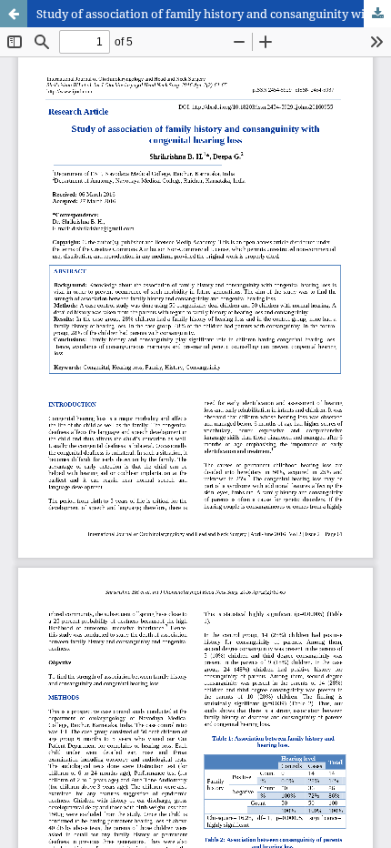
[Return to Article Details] (13, 13)
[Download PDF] (377, 13)
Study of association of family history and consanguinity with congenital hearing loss (213, 13)
